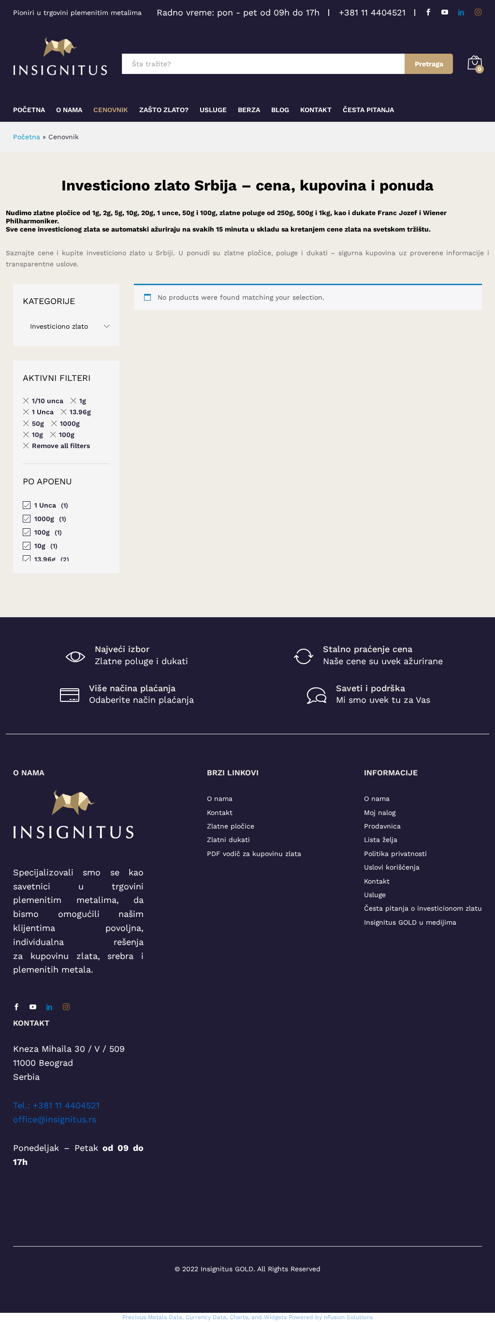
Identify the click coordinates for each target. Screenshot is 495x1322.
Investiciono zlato (59, 326)
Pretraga (429, 64)
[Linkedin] (461, 12)
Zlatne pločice (230, 826)
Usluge (213, 109)
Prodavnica (382, 826)
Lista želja (380, 839)
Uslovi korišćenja (392, 867)
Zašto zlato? (164, 109)
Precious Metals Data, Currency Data (174, 1317)
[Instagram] (478, 12)
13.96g (80, 412)
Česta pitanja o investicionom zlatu (423, 908)
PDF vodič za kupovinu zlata (254, 853)
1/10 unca (47, 401)
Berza (249, 109)
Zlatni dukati (228, 839)
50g (38, 423)
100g (66, 434)
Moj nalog (379, 812)
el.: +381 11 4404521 (58, 1105)
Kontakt (316, 109)
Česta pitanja (368, 109)
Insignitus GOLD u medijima (410, 922)
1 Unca (43, 412)
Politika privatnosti (395, 853)
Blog (280, 109)
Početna (29, 109)
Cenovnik (110, 109)
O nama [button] (69, 109)
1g (82, 401)
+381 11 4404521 (372, 12)
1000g (70, 423)
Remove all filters (61, 446)
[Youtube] (445, 12)
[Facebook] (428, 12)
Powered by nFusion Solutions (331, 1317)
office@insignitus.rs (54, 1119)
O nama (220, 798)
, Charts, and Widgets (256, 1317)
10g (37, 434)
